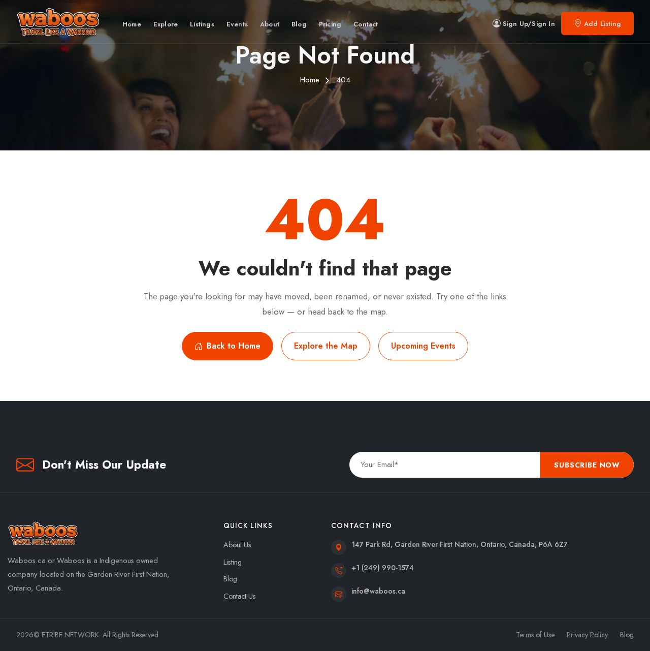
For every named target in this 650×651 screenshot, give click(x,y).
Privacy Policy (587, 635)
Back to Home (234, 346)
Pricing (330, 24)
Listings (202, 24)
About (269, 24)
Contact (365, 24)
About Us (237, 545)
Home (131, 24)
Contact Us (239, 596)
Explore (165, 24)
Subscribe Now (587, 465)
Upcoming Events (423, 346)
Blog (299, 24)
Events (237, 24)
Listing (232, 562)
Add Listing (602, 23)
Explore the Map (326, 346)
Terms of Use (535, 635)
